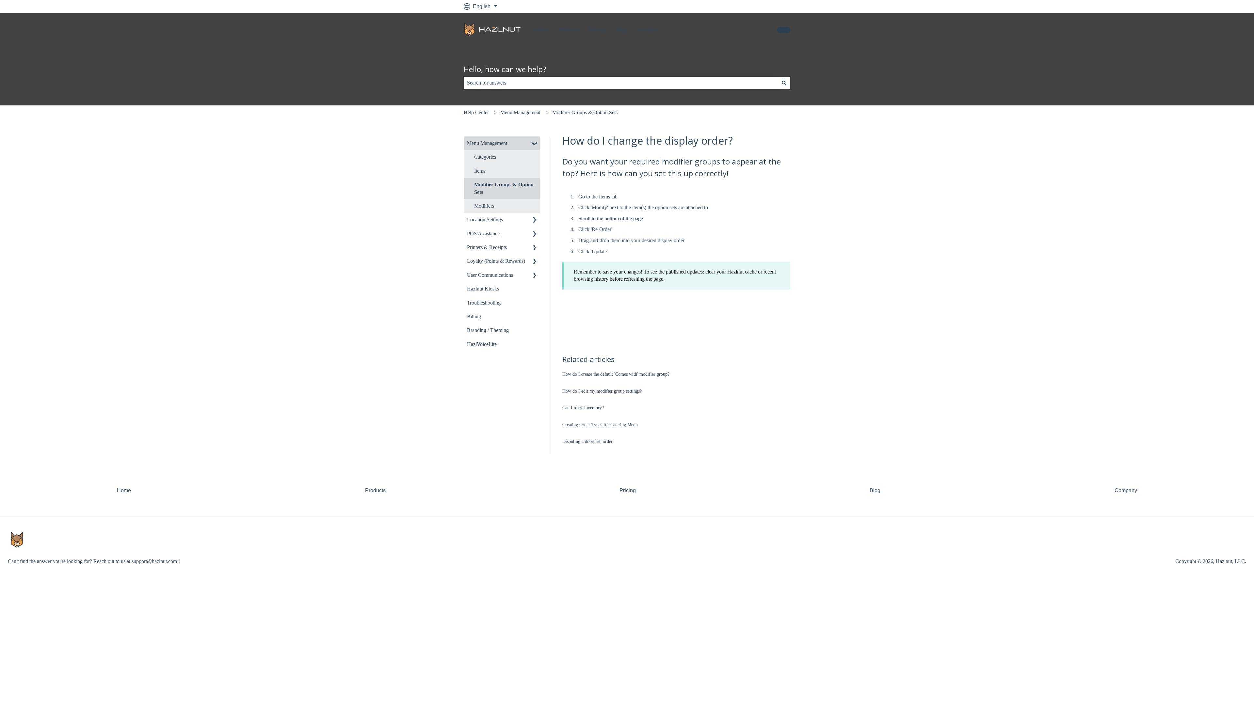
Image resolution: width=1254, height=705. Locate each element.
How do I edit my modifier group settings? (602, 391)
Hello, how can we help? (505, 69)
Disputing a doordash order (587, 441)
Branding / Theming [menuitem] (488, 330)
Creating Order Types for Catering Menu (600, 424)
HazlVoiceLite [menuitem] (482, 344)
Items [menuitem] (479, 171)
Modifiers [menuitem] (484, 206)
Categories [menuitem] (485, 157)
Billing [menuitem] (474, 316)
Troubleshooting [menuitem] (484, 303)
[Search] (784, 83)
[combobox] (621, 83)
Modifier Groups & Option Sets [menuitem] (504, 188)
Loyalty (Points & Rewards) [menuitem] (496, 261)
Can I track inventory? (583, 407)
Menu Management (520, 112)
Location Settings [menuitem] (485, 219)
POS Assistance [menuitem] (483, 233)
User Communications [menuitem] (490, 275)
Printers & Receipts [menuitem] (487, 247)
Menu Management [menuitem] (487, 143)
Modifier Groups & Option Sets (585, 112)
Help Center (476, 112)
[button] (534, 143)
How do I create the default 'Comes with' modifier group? (615, 374)
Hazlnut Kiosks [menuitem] (483, 288)
